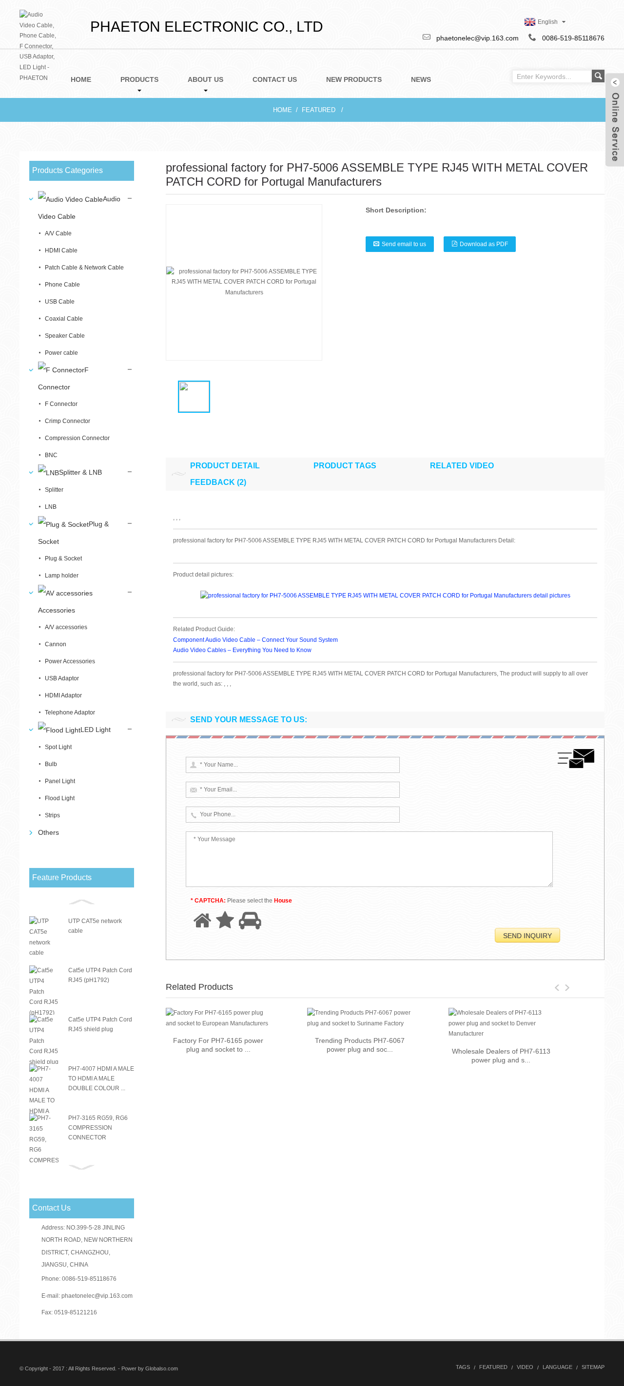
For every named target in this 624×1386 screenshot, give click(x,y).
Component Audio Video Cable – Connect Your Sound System (255, 639)
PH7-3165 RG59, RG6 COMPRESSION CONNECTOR (98, 1128)
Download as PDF (484, 244)
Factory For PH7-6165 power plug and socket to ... (218, 1045)
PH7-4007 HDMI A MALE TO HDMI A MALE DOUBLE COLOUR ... (101, 1078)
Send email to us (404, 244)
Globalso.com (161, 1368)
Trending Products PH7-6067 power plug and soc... (360, 1045)
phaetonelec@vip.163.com (97, 1295)
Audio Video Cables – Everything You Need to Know (242, 650)
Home (282, 110)
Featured (318, 110)
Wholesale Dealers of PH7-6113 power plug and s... (501, 1055)
